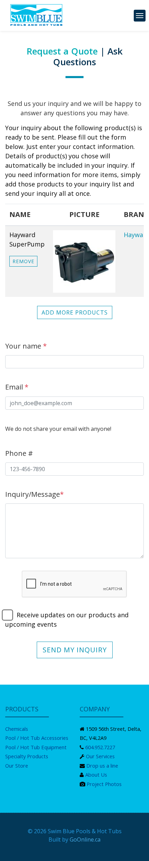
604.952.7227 (100, 747)
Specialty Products (26, 756)
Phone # (19, 453)
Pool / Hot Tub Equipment (36, 747)
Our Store (16, 765)
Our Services (100, 756)
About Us (96, 774)
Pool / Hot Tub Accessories (36, 737)
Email (16, 387)
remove (23, 261)
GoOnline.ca (85, 839)
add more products (75, 312)
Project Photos (104, 783)
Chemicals (16, 728)
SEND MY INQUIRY (75, 649)
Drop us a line (102, 765)
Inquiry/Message (34, 494)
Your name (26, 346)
